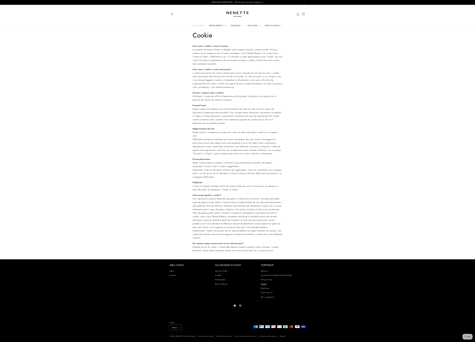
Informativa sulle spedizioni (268, 336)
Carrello (172, 275)
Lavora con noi (267, 292)
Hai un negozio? (267, 297)
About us (264, 271)
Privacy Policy (266, 279)
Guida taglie (220, 279)
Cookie (264, 284)
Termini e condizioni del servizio (246, 336)
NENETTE (179, 336)
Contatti (218, 275)
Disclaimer (265, 288)
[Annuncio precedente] (170, 2)
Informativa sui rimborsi (206, 336)
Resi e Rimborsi (221, 284)
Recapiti (282, 336)
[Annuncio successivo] (304, 2)
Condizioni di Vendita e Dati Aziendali (276, 275)
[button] (172, 14)
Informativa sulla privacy (224, 336)
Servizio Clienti (221, 271)
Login (171, 271)
